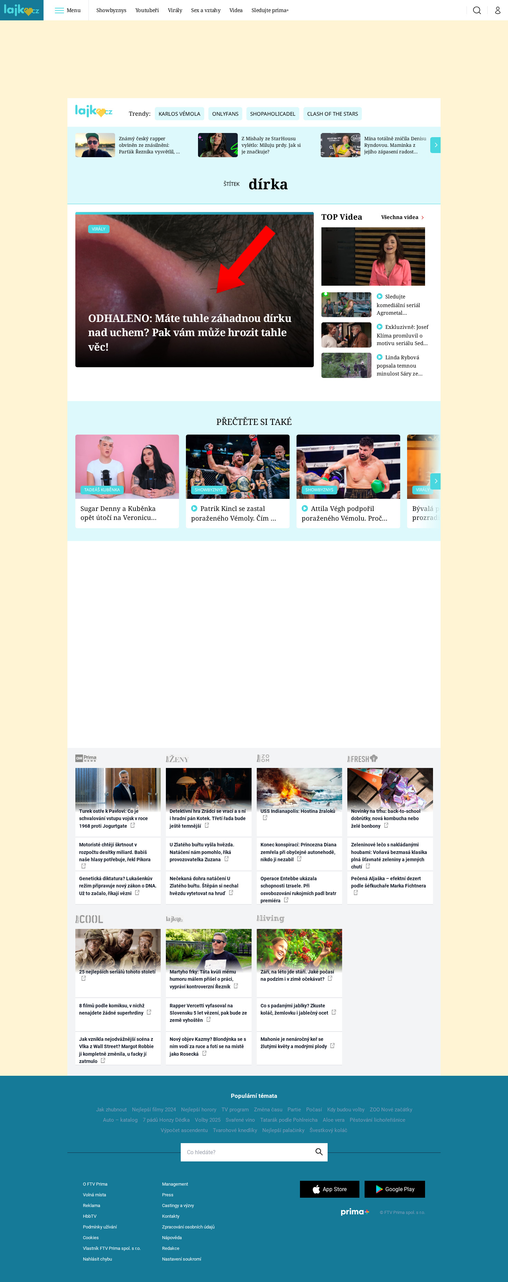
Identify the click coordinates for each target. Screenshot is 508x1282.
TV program (235, 1110)
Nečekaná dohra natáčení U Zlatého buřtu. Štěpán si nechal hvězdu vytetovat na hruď (204, 886)
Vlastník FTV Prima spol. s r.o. (112, 1248)
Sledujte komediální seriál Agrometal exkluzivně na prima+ (398, 312)
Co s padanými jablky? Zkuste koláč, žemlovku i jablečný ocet (295, 1009)
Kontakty (170, 1216)
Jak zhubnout (111, 1110)
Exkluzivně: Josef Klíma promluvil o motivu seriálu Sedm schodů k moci (403, 338)
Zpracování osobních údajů (188, 1226)
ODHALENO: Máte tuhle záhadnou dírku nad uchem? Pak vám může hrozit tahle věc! (189, 332)
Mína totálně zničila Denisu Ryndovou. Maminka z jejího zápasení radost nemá (395, 148)
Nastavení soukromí (181, 1259)
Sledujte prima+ (270, 10)
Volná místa (94, 1194)
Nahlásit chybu (97, 1259)
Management (175, 1184)
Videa (236, 10)
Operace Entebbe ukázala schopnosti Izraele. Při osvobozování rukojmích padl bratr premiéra (298, 889)
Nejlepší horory (198, 1110)
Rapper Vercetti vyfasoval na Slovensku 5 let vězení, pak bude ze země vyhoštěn (208, 1013)
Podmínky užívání (100, 1226)
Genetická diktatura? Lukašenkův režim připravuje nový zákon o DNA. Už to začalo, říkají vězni (118, 886)
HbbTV (89, 1216)
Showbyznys (111, 10)
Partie (294, 1110)
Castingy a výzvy (178, 1205)
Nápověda (172, 1237)
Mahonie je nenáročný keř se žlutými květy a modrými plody (294, 1042)
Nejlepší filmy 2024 (154, 1110)
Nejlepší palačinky (283, 1130)
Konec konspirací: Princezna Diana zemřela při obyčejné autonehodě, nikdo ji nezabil (299, 852)
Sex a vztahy (205, 10)
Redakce (170, 1248)
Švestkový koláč (328, 1130)
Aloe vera (334, 1120)
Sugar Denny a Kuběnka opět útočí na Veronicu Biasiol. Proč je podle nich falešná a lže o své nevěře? (122, 513)
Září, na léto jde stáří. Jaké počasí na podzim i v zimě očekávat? (297, 975)
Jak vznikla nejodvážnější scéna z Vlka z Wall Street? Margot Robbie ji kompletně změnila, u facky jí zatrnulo (116, 1050)
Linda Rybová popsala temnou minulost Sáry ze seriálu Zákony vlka (401, 369)
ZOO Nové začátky (391, 1110)
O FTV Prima (95, 1184)
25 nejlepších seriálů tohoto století (117, 972)
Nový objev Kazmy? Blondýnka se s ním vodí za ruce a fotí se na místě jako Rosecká (208, 1046)
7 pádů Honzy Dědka (166, 1120)
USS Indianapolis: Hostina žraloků (298, 811)
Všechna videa (400, 216)
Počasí (314, 1110)
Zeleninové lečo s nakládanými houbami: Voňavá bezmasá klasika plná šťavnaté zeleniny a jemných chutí (389, 856)
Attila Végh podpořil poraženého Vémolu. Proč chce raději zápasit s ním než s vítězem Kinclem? (342, 513)
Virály (175, 10)
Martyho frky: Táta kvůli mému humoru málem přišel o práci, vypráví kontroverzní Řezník (203, 979)
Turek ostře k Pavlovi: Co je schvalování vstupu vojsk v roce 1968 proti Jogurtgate (113, 818)
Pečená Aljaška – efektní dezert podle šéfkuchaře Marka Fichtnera (388, 882)
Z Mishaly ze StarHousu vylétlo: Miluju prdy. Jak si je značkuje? (271, 145)
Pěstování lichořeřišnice (377, 1120)
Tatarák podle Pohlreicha (289, 1120)
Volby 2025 (207, 1120)
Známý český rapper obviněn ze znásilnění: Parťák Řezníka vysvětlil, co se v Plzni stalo (150, 148)
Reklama (91, 1205)
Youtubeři (147, 10)
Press (167, 1194)
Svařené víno (240, 1120)
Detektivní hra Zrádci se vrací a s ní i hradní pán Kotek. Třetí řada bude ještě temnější (208, 818)
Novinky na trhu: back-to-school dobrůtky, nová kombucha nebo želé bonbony (386, 818)
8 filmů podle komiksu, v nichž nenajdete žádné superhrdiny (111, 1009)
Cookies (91, 1237)
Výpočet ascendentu (184, 1130)
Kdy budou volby (346, 1110)
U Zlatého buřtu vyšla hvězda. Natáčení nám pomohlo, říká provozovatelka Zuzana (202, 852)
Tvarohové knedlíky (235, 1130)
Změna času (268, 1110)
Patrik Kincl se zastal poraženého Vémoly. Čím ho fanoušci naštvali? (235, 513)
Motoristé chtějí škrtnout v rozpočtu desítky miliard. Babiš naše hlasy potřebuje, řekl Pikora (115, 852)
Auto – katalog (120, 1120)
